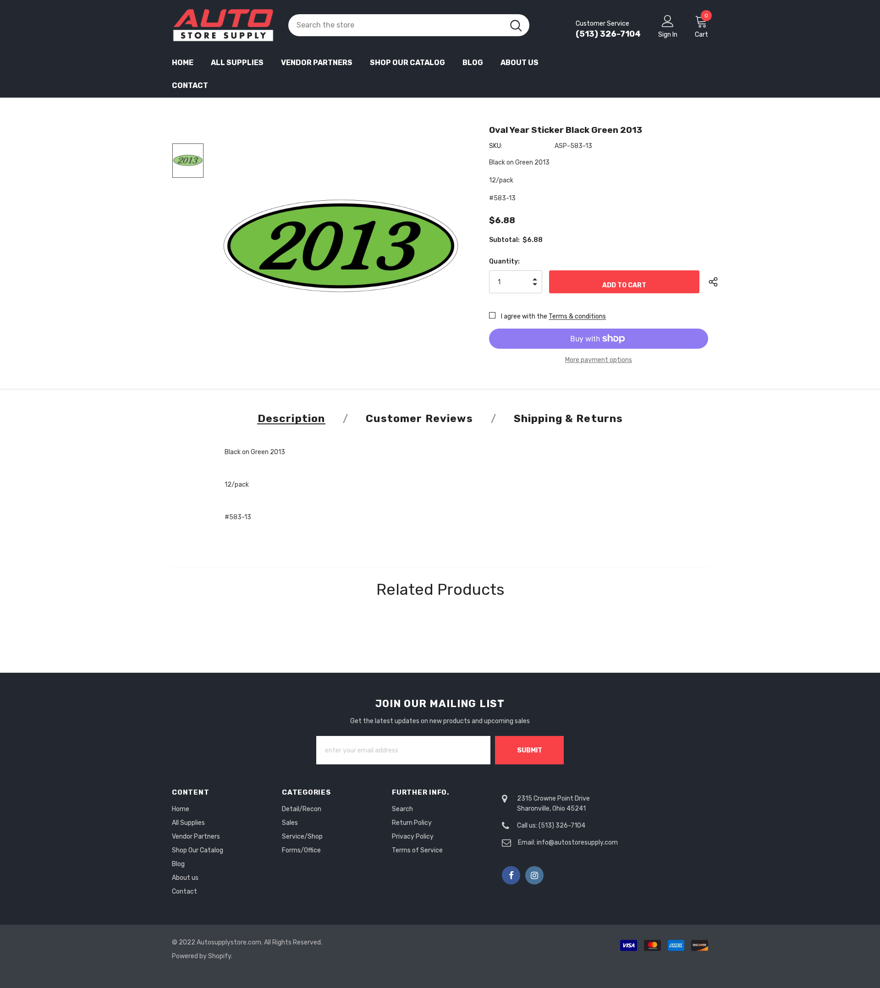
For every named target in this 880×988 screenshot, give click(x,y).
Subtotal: (504, 240)
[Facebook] (511, 875)
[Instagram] (534, 875)
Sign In (667, 34)
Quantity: (504, 261)
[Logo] (223, 25)
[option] (340, 246)
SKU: (495, 146)
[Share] (720, 281)
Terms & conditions (577, 316)
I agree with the (524, 316)
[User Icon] (668, 20)
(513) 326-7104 (608, 34)
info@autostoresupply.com (577, 842)
